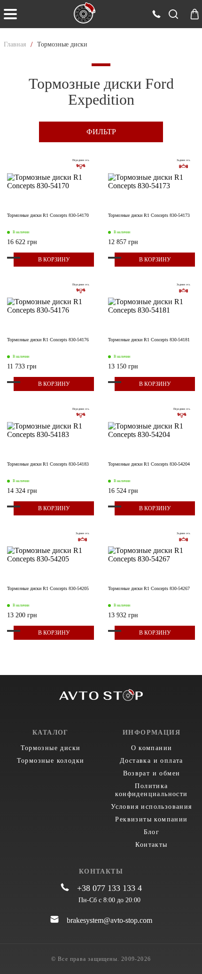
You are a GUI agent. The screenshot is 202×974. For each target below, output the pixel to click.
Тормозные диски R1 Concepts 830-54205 (48, 588)
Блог (152, 832)
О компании (151, 748)
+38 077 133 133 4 (109, 888)
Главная (15, 44)
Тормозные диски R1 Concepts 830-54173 (149, 215)
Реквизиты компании (151, 819)
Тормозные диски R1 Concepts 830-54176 (48, 339)
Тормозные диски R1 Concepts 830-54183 (48, 464)
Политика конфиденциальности (151, 790)
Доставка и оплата (151, 760)
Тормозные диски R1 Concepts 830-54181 (149, 339)
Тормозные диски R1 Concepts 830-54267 (149, 588)
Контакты (151, 844)
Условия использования (151, 806)
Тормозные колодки (51, 760)
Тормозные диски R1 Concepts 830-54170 (48, 215)
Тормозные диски (51, 748)
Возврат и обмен (151, 773)
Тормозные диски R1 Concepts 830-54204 (149, 464)
